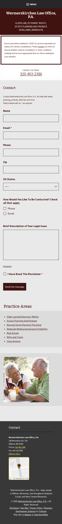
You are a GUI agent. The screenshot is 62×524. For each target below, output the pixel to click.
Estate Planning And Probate (22, 320)
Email (7, 128)
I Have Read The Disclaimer (25, 274)
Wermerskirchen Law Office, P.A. (32, 501)
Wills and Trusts (15, 337)
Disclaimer (7, 266)
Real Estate (13, 333)
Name (6, 111)
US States (9, 179)
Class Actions (13, 341)
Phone (7, 145)
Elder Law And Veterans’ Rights (23, 316)
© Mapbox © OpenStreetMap (35, 515)
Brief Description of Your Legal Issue (25, 226)
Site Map (24, 508)
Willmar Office (14, 454)
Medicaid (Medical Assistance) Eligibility (27, 328)
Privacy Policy (36, 508)
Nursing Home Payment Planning (24, 324)
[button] (31, 4)
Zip (5, 162)
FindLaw (42, 511)
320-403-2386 (31, 73)
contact (41, 46)
